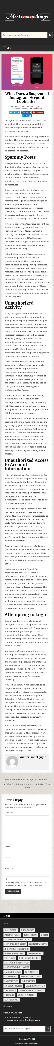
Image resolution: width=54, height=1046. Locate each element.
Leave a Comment (21, 108)
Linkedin (28, 116)
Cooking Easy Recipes (38, 944)
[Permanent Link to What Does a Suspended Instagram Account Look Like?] (27, 72)
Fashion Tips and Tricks (14, 953)
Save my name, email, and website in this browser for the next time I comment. (26, 884)
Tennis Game (9, 994)
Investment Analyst (12, 971)
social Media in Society (35, 985)
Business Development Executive (17, 939)
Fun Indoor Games (35, 953)
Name (8, 846)
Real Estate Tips (28, 981)
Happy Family (9, 957)
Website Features (11, 999)
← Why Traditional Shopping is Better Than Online (27, 785)
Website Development (27, 994)
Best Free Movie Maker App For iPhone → (27, 779)
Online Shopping (31, 971)
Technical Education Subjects (31, 990)
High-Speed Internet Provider (16, 962)
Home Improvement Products (16, 967)
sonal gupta (19, 107)
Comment (10, 812)
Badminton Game (30, 934)
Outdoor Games (10, 976)
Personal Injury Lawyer (31, 976)
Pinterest (40, 112)
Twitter (16, 112)
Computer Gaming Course (15, 944)
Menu (9, 47)
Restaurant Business (13, 985)
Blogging (44, 934)
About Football (10, 930)
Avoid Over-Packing (12, 934)
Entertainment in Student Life (16, 948)
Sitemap (7, 1006)
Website (9, 868)
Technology (37, 108)
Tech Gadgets (10, 990)
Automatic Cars (27, 930)
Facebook (27, 112)
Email (8, 857)
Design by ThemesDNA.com (27, 1043)
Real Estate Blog (11, 981)
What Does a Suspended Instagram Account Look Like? (27, 97)
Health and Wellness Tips (29, 957)
